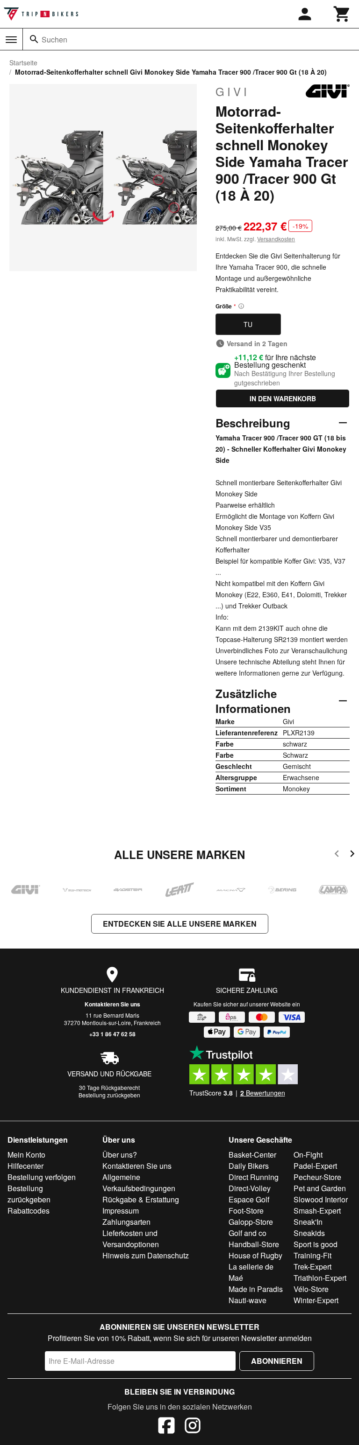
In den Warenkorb (283, 398)
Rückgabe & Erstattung (140, 1199)
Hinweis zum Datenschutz (145, 1255)
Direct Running (254, 1177)
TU (248, 324)
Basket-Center (252, 1154)
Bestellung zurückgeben (109, 1095)
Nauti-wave (247, 1300)
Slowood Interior (321, 1199)
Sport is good (315, 1244)
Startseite (23, 62)
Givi (232, 91)
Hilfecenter (25, 1165)
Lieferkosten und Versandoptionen (130, 1239)
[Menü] (11, 39)
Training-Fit (312, 1255)
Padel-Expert (315, 1165)
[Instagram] (192, 1427)
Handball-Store (254, 1244)
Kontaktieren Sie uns (112, 1004)
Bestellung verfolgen (41, 1177)
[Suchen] (34, 39)
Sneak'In (308, 1221)
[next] (352, 855)
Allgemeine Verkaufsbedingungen (138, 1183)
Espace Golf (249, 1199)
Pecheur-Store (317, 1177)
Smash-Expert (317, 1210)
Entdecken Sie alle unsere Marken (180, 923)
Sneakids (309, 1233)
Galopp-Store (251, 1221)
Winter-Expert (316, 1300)
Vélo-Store (311, 1289)
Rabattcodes (28, 1210)
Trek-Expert (312, 1266)
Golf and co (247, 1233)
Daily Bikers (249, 1165)
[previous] (337, 855)
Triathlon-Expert (320, 1277)
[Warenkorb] (342, 14)
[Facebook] (166, 1427)
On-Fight (308, 1154)
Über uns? (119, 1154)
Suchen (54, 39)
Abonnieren (276, 1360)
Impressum (120, 1210)
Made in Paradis (256, 1289)
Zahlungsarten (126, 1221)
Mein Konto (26, 1154)
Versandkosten (276, 239)
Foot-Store (246, 1210)
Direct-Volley (250, 1188)
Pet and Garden (320, 1188)
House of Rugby (255, 1255)
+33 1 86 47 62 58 (112, 1034)
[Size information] (241, 306)
